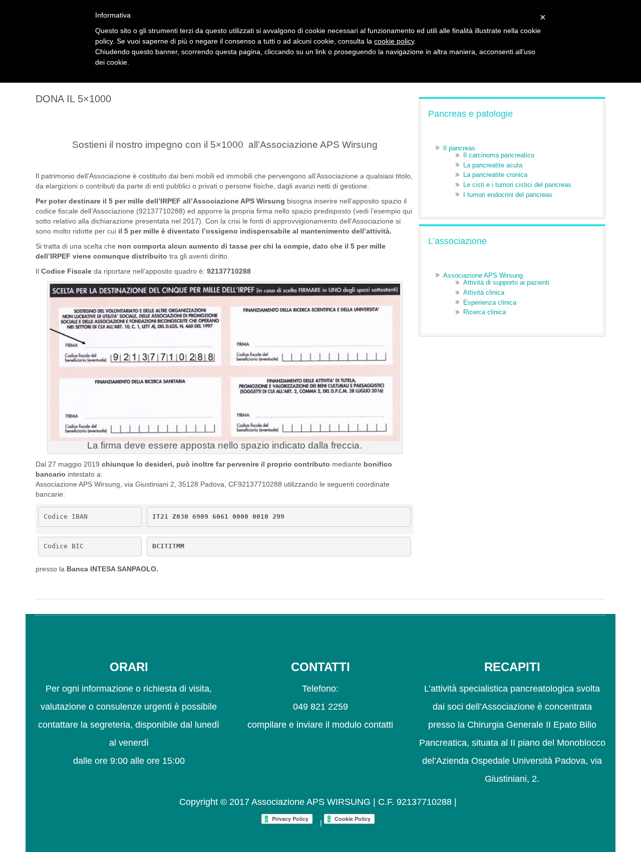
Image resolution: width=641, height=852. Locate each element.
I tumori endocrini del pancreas (507, 194)
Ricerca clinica (484, 312)
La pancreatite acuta (492, 165)
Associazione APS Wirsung (483, 275)
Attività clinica (483, 292)
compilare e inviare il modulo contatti (320, 725)
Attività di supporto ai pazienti (506, 282)
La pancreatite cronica (495, 174)
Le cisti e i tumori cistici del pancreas (517, 184)
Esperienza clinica (489, 302)
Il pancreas (459, 148)
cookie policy (394, 41)
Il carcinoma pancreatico (498, 155)
